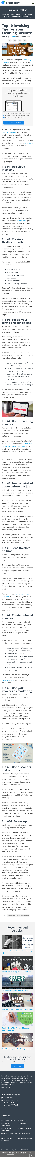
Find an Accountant (24, 1139)
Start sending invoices (14, 122)
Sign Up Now (17, 1066)
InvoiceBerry (21, 221)
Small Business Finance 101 (6, 1140)
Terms (3, 1150)
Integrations (22, 1123)
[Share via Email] (25, 41)
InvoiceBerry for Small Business (18, 915)
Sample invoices (23, 1133)
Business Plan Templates (6, 1129)
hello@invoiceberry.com (12, 1095)
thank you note (8, 680)
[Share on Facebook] (10, 40)
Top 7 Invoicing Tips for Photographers (16, 1049)
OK (31, 1155)
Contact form (8, 1098)
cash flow (29, 143)
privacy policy (10, 1154)
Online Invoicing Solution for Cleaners (16, 991)
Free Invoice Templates (5, 1124)
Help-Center (22, 1120)
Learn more (5, 1087)
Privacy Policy (10, 1150)
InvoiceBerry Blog (7, 1120)
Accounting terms (24, 1128)
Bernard (13, 37)
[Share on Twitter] (15, 40)
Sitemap (17, 1150)
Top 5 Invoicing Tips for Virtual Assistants (17, 1009)
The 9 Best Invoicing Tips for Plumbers (16, 972)
